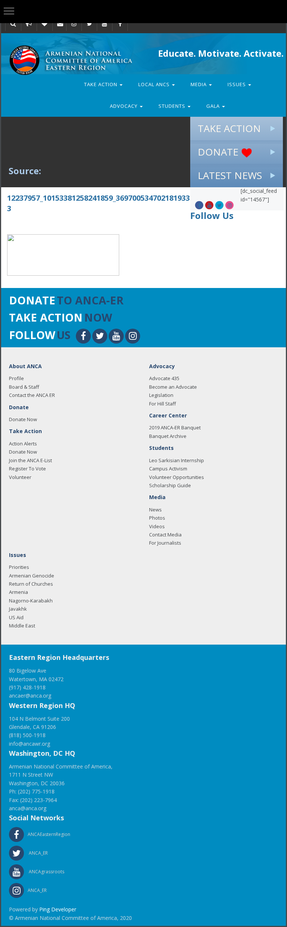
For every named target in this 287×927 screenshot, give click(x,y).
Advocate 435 (164, 378)
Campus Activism (168, 468)
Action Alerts (23, 443)
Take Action (101, 84)
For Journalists (165, 542)
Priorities (19, 567)
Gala (213, 106)
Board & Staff (24, 386)
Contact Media (165, 534)
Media (199, 84)
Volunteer (20, 477)
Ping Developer (57, 909)
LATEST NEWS (230, 175)
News (155, 509)
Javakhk (18, 608)
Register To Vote (27, 468)
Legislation (161, 395)
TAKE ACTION (229, 128)
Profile (16, 378)
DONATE (219, 152)
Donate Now (23, 419)
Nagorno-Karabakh (31, 600)
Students (172, 106)
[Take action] (28, 23)
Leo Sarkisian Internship (176, 460)
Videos (157, 526)
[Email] (60, 23)
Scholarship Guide (170, 485)
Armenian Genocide (31, 575)
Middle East (22, 625)
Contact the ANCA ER (32, 395)
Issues (237, 84)
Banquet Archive (167, 436)
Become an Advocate (173, 386)
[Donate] (44, 23)
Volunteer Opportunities (176, 477)
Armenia (18, 592)
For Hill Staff (162, 403)
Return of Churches (31, 583)
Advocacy (124, 106)
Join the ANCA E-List (30, 460)
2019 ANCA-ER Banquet (175, 427)
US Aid (16, 617)
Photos (157, 517)
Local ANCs (154, 84)
